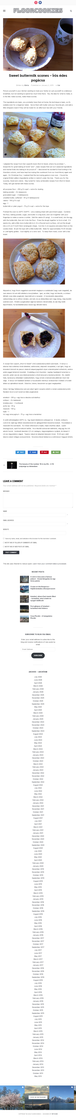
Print (57, 452)
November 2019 (38, 872)
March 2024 (38, 749)
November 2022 (38, 776)
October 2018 (38, 908)
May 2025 (38, 707)
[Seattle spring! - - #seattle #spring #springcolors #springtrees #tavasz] (12, 1098)
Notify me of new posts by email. (17, 547)
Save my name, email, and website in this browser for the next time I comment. (30, 538)
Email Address (8, 520)
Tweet (22, 452)
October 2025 (38, 701)
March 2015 (38, 1031)
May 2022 (38, 794)
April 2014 (38, 1055)
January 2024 (38, 755)
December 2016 (38, 968)
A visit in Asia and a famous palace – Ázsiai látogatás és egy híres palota (42, 579)
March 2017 (38, 959)
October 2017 (38, 944)
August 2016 (38, 980)
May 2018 (38, 923)
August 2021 (38, 818)
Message (6, 491)
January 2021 (38, 833)
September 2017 (38, 947)
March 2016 (38, 995)
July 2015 (38, 1019)
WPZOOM (55, 1114)
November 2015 (38, 1007)
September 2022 (38, 782)
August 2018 (38, 914)
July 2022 (38, 788)
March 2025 (38, 713)
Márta (26, 85)
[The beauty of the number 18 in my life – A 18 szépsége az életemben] (12, 465)
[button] (4, 10)
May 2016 (38, 989)
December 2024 (38, 722)
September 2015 (38, 1013)
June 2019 (38, 884)
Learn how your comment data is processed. (49, 564)
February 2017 (38, 962)
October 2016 (38, 974)
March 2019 (38, 893)
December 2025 (38, 695)
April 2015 (38, 1028)
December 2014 (38, 1040)
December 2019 (38, 869)
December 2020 (38, 836)
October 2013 (38, 1073)
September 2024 (38, 731)
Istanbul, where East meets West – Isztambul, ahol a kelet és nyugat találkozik (43, 598)
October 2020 (38, 842)
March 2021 (38, 827)
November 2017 (38, 941)
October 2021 (38, 812)
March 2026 (38, 686)
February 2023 (38, 767)
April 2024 (38, 746)
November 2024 (38, 725)
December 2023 (38, 758)
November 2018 (38, 905)
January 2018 (38, 935)
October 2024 (38, 728)
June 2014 (38, 1049)
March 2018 (38, 929)
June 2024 (38, 740)
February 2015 (38, 1034)
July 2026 (38, 677)
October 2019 (38, 875)
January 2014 (38, 1064)
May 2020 (38, 857)
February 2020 (38, 863)
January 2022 (38, 803)
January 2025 (38, 719)
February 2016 (38, 998)
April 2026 (38, 683)
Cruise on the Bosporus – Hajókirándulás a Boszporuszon (42, 588)
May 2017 (38, 956)
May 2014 (38, 1052)
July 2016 (38, 983)
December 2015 (38, 1004)
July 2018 (38, 917)
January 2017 (38, 965)
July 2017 (38, 950)
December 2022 (38, 773)
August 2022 (38, 785)
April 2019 (38, 890)
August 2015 (38, 1016)
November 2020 (38, 839)
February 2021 (38, 830)
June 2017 (38, 953)
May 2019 (38, 887)
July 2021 (38, 821)
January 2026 (38, 692)
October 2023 (38, 761)
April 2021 (38, 824)
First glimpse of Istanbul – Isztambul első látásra (40, 607)
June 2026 (38, 680)
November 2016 (38, 971)
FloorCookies (38, 10)
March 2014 (38, 1058)
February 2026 (38, 689)
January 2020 (38, 866)
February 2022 (38, 800)
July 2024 (38, 737)
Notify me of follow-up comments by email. (21, 543)
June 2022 (38, 791)
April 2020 (38, 860)
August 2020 (38, 848)
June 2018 (38, 920)
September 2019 (38, 878)
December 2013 (38, 1067)
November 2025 (38, 698)
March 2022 (38, 797)
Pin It (45, 452)
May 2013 (38, 1076)
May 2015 (38, 1025)
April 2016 (38, 992)
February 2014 (38, 1061)
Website (6, 529)
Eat (59, 85)
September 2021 (38, 815)
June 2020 (38, 854)
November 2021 (38, 809)
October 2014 (38, 1046)
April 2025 (38, 710)
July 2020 (38, 851)
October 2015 (38, 1010)
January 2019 (38, 899)
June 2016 (38, 986)
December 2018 (38, 902)
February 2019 (38, 896)
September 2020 (38, 845)
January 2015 (38, 1037)
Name (5, 511)
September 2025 (38, 704)
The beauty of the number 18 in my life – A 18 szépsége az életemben (36, 465)
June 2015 (38, 1022)
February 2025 (38, 716)
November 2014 (38, 1043)
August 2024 (38, 734)
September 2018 (38, 911)
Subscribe (38, 655)
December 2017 (38, 938)
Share (34, 452)
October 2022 (38, 779)
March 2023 (38, 764)
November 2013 (38, 1070)
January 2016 (38, 1001)
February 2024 (38, 752)
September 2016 (38, 977)
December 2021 (38, 806)
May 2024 (38, 743)
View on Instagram (38, 1097)
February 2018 (38, 932)
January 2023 (38, 770)
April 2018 (38, 926)
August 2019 (38, 881)
